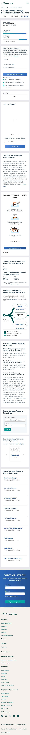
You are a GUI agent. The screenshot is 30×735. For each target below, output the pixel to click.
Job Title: (7, 585)
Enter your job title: (15, 241)
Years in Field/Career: (9, 67)
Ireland (2, 7)
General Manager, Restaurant (16, 7)
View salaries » (20, 309)
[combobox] (15, 62)
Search (7, 429)
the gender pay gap (14, 284)
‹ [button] (13, 120)
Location (6, 423)
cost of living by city (18, 444)
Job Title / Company (10, 417)
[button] (4, 16)
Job (7, 7)
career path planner (13, 299)
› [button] (16, 120)
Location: (5, 59)
